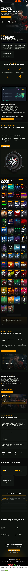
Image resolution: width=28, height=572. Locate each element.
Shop (3, 2)
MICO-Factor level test (4, 528)
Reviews (6, 2)
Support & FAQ (16, 538)
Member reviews (17, 531)
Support (8, 2)
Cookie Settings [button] (3, 570)
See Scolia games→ (6, 146)
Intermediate (21, 179)
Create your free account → (14, 550)
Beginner (17, 179)
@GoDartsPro (10, 561)
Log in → (17, 552)
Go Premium (16, 535)
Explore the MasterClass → (6, 324)
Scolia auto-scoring (3, 531)
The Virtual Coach (17, 527)
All (14, 179)
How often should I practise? (5, 534)
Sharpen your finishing (4, 538)
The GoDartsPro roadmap (18, 534)
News (1, 2)
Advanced (25, 179)
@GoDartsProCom (4, 561)
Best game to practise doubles (5, 535)
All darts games (3, 527)
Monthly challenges (17, 528)
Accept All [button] (7, 570)
